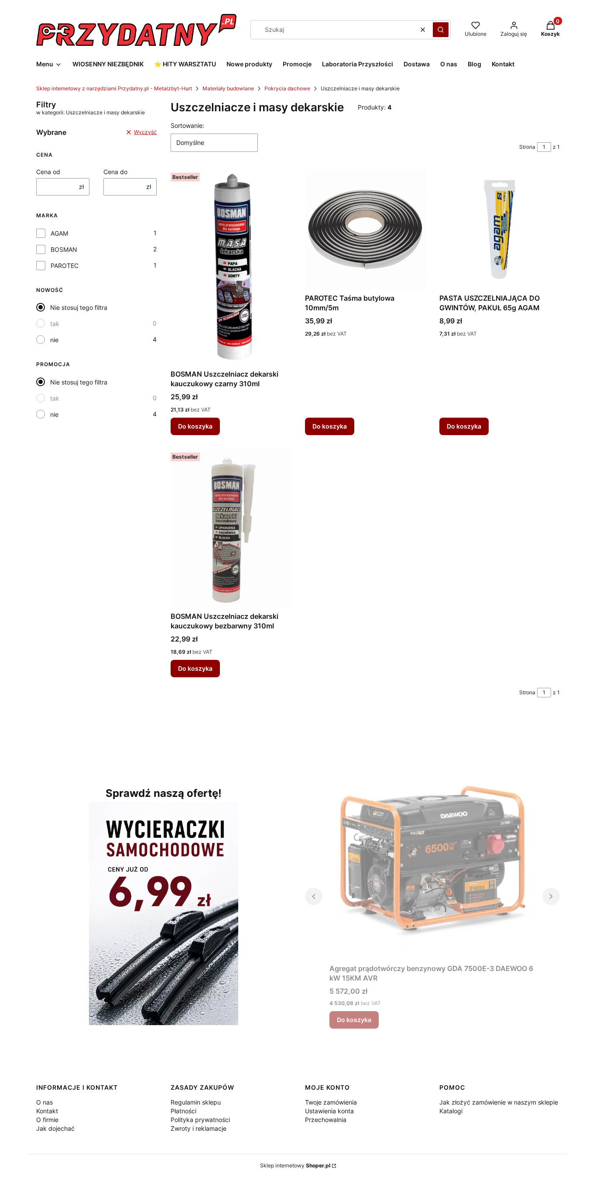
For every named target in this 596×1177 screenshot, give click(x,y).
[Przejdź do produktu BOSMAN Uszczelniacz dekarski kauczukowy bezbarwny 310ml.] (231, 528)
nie (54, 339)
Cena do (115, 171)
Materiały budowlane (228, 88)
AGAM (59, 233)
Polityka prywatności (200, 1119)
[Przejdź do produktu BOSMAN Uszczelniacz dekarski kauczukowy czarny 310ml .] (231, 267)
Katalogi (450, 1111)
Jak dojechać (55, 1128)
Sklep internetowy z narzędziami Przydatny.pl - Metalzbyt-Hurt (114, 88)
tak (54, 323)
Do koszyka (195, 426)
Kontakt (47, 1111)
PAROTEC (65, 265)
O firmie (47, 1119)
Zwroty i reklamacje (198, 1128)
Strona (527, 147)
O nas (44, 1102)
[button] (441, 29)
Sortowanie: (187, 125)
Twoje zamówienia (331, 1102)
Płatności (183, 1111)
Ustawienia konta (329, 1111)
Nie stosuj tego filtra (78, 307)
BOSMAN (64, 249)
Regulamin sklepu (196, 1102)
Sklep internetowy (295, 1165)
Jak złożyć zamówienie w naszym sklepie (498, 1102)
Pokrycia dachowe (287, 88)
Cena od (48, 171)
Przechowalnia (325, 1119)
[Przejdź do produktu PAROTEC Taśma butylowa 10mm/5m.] (365, 229)
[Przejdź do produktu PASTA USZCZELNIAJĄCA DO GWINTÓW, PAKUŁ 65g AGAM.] (499, 229)
